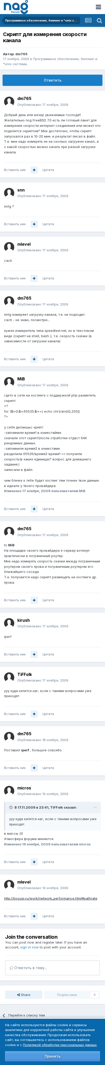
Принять (52, 1056)
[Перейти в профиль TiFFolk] (9, 677)
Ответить (52, 80)
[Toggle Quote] (11, 807)
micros (24, 787)
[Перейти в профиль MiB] (9, 382)
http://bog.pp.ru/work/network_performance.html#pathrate (50, 898)
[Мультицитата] (34, 170)
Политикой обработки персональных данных (60, 1045)
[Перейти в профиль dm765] (9, 102)
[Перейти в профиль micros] (9, 791)
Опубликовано (42, 105)
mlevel (24, 244)
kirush (23, 620)
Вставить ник (15, 170)
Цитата (48, 170)
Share (25, 995)
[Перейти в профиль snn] (9, 193)
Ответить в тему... (30, 968)
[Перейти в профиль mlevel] (9, 247)
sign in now (29, 947)
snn (21, 189)
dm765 (21, 54)
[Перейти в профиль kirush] (9, 623)
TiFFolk (24, 674)
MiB (21, 378)
